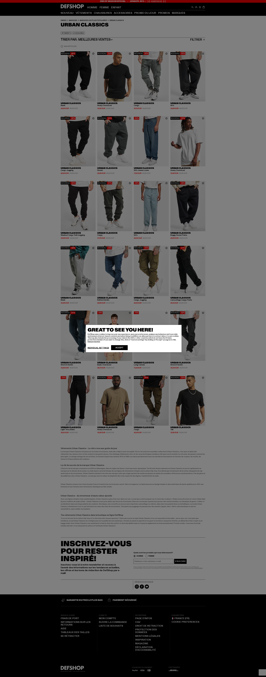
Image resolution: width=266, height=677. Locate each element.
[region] (134, 338)
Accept (119, 347)
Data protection (94, 341)
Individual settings (98, 348)
